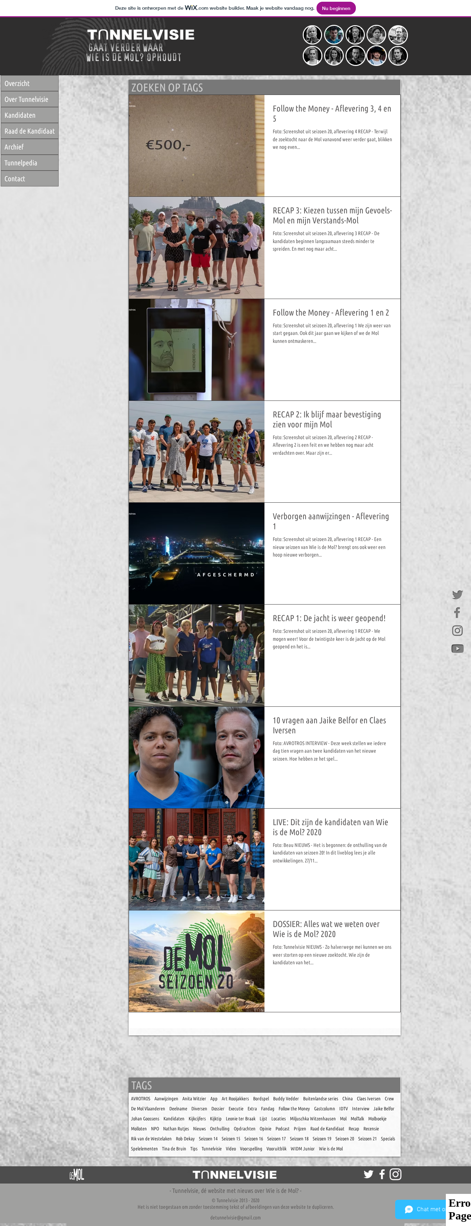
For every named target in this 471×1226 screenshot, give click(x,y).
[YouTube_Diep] (457, 648)
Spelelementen (144, 1148)
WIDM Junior (303, 1148)
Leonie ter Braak (240, 1118)
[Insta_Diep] (457, 630)
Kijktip (216, 1118)
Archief (13, 147)
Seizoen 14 (208, 1138)
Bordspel (261, 1098)
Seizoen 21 (367, 1138)
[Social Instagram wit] (395, 1174)
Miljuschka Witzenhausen (313, 1118)
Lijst (263, 1118)
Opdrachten (244, 1128)
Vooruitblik (277, 1148)
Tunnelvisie (212, 1148)
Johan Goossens (145, 1118)
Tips (194, 1148)
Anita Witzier (194, 1098)
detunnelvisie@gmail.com (235, 1217)
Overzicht (17, 83)
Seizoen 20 (344, 1138)
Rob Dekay (185, 1138)
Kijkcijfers (197, 1118)
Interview (360, 1108)
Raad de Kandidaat (29, 131)
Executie (236, 1108)
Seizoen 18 (299, 1138)
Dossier (217, 1108)
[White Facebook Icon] (382, 1174)
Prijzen (300, 1128)
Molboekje (377, 1118)
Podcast (282, 1128)
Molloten (139, 1128)
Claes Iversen (369, 1098)
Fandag (267, 1108)
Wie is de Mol (331, 1148)
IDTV (343, 1108)
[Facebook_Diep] (457, 612)
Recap (354, 1128)
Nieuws (199, 1128)
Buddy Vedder (286, 1098)
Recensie (371, 1128)
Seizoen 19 (322, 1138)
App (214, 1098)
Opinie (265, 1128)
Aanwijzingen (166, 1098)
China (347, 1098)
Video (231, 1148)
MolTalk (357, 1118)
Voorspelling (251, 1148)
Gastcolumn (324, 1108)
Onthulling (220, 1128)
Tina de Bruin (174, 1148)
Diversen (199, 1108)
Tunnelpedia (20, 162)
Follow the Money (294, 1108)
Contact (14, 178)
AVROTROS (140, 1098)
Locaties (278, 1118)
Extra (252, 1108)
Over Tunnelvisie (26, 99)
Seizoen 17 (276, 1138)
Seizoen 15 (231, 1138)
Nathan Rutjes (176, 1128)
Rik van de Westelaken (151, 1138)
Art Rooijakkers (235, 1098)
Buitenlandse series (320, 1098)
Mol (343, 1118)
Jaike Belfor (383, 1108)
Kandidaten (20, 115)
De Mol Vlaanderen (148, 1108)
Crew (389, 1098)
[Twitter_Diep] (457, 594)
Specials (388, 1138)
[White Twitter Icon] (368, 1174)
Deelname (178, 1108)
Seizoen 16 (253, 1138)
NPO (155, 1128)
